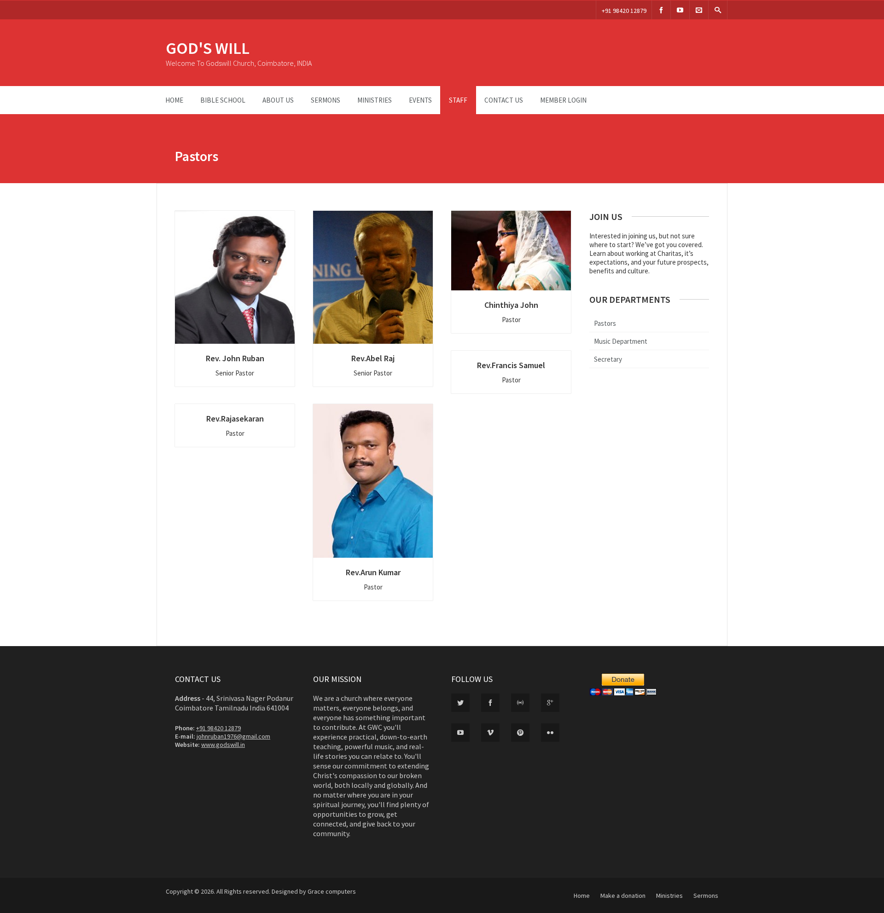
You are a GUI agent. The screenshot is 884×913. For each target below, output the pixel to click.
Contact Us (503, 100)
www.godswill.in (223, 744)
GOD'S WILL (208, 48)
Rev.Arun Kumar (373, 572)
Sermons (325, 100)
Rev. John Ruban (235, 358)
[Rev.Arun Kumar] (373, 481)
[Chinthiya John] (511, 250)
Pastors (605, 323)
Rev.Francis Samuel (511, 365)
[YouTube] (680, 9)
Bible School (222, 100)
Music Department (620, 341)
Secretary (608, 359)
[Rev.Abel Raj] (373, 277)
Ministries (374, 100)
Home (174, 100)
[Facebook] (661, 9)
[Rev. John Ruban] (235, 277)
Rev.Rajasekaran (235, 418)
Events (420, 100)
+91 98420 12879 (624, 10)
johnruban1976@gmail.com (233, 736)
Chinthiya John (511, 305)
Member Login (563, 100)
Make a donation (623, 895)
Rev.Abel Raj (373, 358)
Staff (458, 100)
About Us (278, 100)
